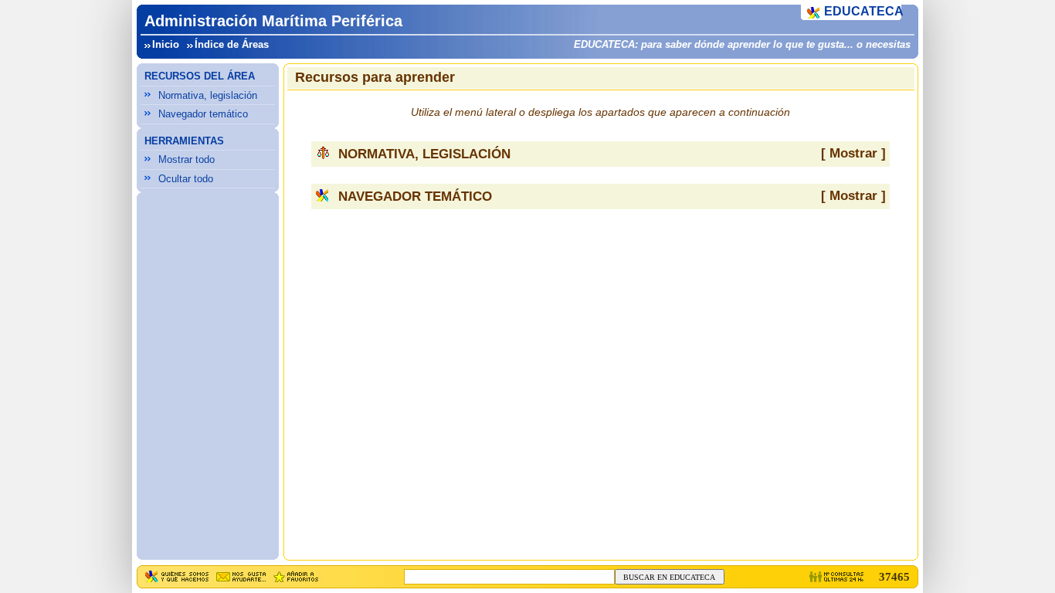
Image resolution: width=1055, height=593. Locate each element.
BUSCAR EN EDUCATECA (669, 577)
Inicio (165, 44)
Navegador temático (203, 114)
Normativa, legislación (207, 95)
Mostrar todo (186, 159)
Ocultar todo (185, 179)
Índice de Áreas (232, 44)
